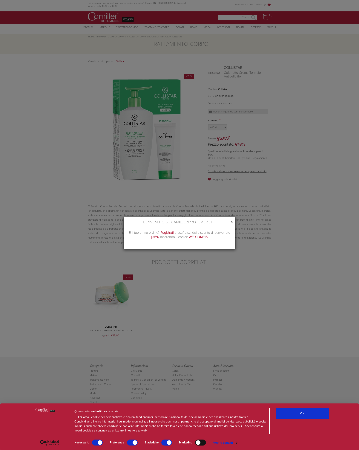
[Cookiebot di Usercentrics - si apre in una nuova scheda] (49, 443)
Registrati (167, 232)
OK (302, 413)
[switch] (132, 443)
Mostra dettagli (223, 442)
